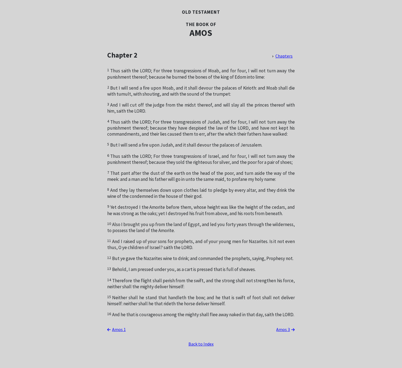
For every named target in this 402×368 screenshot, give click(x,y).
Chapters (284, 56)
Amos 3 (283, 329)
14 (109, 280)
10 (109, 223)
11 (109, 240)
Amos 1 (119, 329)
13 (109, 268)
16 (109, 314)
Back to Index (201, 344)
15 (109, 297)
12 (109, 257)
